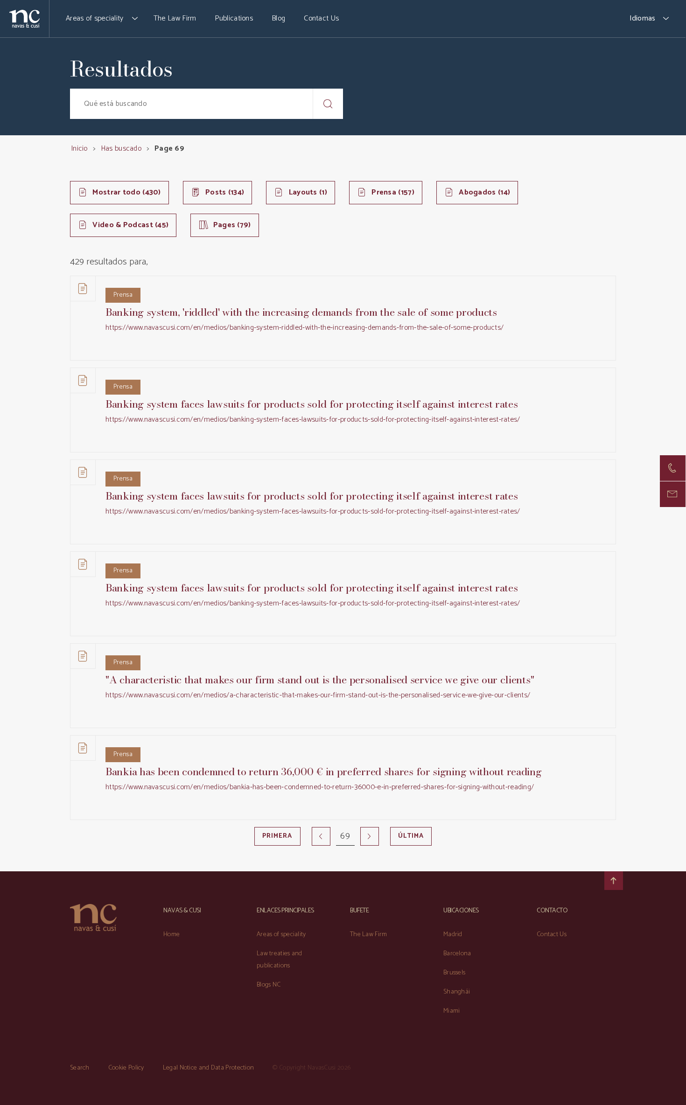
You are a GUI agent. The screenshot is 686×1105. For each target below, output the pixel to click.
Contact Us (321, 18)
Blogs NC (268, 985)
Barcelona (457, 953)
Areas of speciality (95, 18)
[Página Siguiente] (369, 836)
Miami (451, 1011)
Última (411, 836)
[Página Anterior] (321, 836)
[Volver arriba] (613, 880)
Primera (277, 836)
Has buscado (121, 148)
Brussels (454, 972)
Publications (234, 18)
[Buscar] (328, 104)
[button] (135, 19)
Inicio (79, 148)
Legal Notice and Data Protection (208, 1068)
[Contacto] (673, 468)
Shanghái (456, 992)
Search (80, 1068)
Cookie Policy (126, 1068)
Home (171, 934)
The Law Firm (175, 18)
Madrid (452, 934)
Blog (278, 18)
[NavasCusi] (24, 18)
